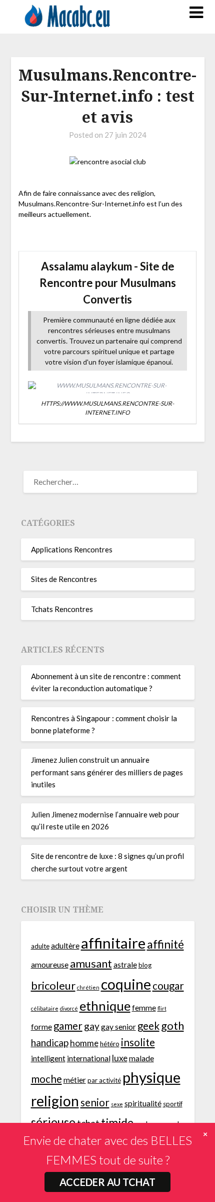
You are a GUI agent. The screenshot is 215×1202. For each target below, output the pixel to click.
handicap (49, 1042)
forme (41, 1026)
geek (149, 1026)
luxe (120, 1058)
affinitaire (113, 943)
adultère (65, 945)
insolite (138, 1042)
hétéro (110, 1044)
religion (55, 1100)
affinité (165, 944)
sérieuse (53, 1122)
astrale (125, 964)
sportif (172, 1104)
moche (46, 1079)
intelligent (48, 1058)
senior (95, 1102)
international (88, 1058)
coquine (126, 984)
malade (141, 1058)
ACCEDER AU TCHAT (108, 1182)
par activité (104, 1080)
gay (92, 1026)
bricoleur (53, 985)
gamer (68, 1026)
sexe (117, 1104)
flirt (162, 1008)
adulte (40, 946)
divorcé (69, 1008)
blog (145, 965)
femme (144, 1007)
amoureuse (49, 964)
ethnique (105, 1005)
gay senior (118, 1026)
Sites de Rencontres (64, 578)
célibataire (44, 1008)
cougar (168, 986)
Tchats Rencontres (62, 609)
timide (117, 1122)
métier (75, 1079)
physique (151, 1077)
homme (84, 1043)
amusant (91, 963)
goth (172, 1025)
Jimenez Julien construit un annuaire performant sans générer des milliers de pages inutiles (107, 772)
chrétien (88, 987)
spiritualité (143, 1103)
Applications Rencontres (71, 549)
